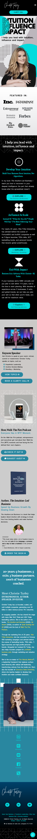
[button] (35, 5)
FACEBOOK (18, 767)
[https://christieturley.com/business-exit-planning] (19, 262)
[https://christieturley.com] (12, 5)
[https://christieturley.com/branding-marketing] (19, 207)
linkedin (18, 740)
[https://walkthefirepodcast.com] (18, 409)
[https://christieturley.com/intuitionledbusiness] (19, 162)
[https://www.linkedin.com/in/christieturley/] (18, 737)
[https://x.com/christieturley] (18, 773)
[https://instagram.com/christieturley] (18, 746)
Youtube (18, 758)
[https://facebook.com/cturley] (18, 764)
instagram (18, 749)
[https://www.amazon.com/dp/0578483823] (18, 530)
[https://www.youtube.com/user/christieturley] (18, 755)
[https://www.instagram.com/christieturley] (7, 805)
